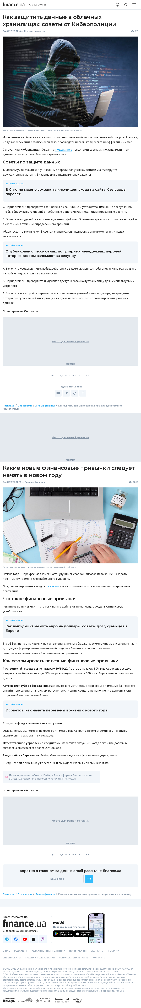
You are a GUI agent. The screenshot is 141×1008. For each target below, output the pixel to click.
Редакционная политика (48, 951)
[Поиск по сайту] (126, 5)
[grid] (70, 656)
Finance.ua (31, 311)
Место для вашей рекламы (70, 341)
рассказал (52, 586)
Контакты (99, 958)
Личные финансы (34, 31)
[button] (89, 879)
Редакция (20, 951)
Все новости (25, 405)
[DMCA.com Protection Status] (9, 1003)
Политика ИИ (78, 951)
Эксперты (97, 951)
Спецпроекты (12, 958)
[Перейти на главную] (14, 5)
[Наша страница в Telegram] (7, 939)
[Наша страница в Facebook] (16, 939)
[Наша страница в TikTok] (34, 939)
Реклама (113, 951)
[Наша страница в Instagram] (43, 939)
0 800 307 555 (39, 5)
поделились (63, 149)
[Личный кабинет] (117, 5)
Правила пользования (40, 958)
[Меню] (134, 5)
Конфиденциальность (74, 958)
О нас (6, 951)
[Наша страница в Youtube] (25, 939)
